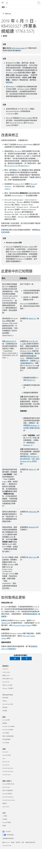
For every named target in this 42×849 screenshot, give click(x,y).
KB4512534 (33, 557)
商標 (23, 842)
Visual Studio (5, 806)
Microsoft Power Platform (8, 800)
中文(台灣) (8, 831)
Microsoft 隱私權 (6, 822)
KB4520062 (33, 512)
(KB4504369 (5, 623)
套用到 (5, 36)
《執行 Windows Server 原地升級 (30, 461)
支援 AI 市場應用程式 (7, 790)
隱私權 (12, 842)
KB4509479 (33, 527)
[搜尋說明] (7, 2)
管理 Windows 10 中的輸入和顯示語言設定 (31, 427)
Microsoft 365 (5, 682)
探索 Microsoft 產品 (7, 685)
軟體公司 (4, 803)
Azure (3, 758)
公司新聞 (4, 819)
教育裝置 (4, 723)
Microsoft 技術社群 (7, 793)
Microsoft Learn (6, 787)
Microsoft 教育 (6, 720)
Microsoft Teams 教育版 (8, 726)
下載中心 (4, 701)
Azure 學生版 (5, 742)
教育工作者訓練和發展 (8, 736)
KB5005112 (31, 380)
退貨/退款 (4, 707)
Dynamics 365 (5, 761)
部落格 (10, 82)
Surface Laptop (6, 672)
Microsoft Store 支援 (7, 704)
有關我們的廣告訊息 (30, 842)
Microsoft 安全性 (6, 755)
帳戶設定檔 (5, 697)
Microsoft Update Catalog (22, 625)
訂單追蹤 (4, 710)
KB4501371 (33, 318)
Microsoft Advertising (7, 768)
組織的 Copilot (6, 675)
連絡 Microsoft (6, 842)
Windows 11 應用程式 (7, 688)
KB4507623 (24, 166)
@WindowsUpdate (18, 48)
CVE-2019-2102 (12, 166)
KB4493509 (10, 341)
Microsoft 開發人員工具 (8, 784)
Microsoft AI (5, 752)
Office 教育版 (5, 733)
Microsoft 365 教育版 (7, 729)
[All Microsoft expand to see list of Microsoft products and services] (2, 2)
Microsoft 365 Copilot (7, 771)
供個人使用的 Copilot (7, 678)
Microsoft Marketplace (8, 797)
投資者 (4, 825)
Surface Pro (5, 669)
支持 (3, 7)
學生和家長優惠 (6, 739)
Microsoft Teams (6, 774)
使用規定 (18, 842)
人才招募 (4, 816)
